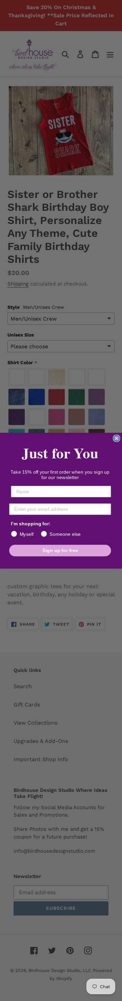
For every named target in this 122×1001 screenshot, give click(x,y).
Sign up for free (60, 550)
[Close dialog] (117, 438)
